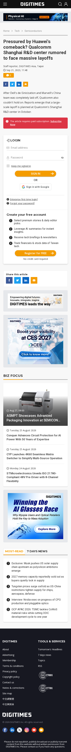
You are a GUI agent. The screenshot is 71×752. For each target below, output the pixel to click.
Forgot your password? (22, 203)
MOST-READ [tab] (14, 551)
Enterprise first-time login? (24, 199)
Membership (9, 660)
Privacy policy (9, 671)
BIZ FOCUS (13, 376)
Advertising (8, 654)
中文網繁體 (8, 698)
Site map (7, 693)
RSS (40, 665)
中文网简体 (8, 704)
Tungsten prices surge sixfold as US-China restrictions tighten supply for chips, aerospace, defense (36, 590)
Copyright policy (10, 676)
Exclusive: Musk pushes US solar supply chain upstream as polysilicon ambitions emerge (35, 567)
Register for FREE (36, 253)
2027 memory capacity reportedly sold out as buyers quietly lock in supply (38, 578)
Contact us (8, 682)
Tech (17, 31)
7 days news (44, 654)
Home (6, 31)
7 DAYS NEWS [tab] (37, 551)
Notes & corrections (13, 687)
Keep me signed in (21, 166)
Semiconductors (33, 31)
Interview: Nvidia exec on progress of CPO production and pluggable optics (36, 601)
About (5, 649)
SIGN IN (35, 173)
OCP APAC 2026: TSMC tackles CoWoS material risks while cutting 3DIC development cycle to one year (34, 613)
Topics (41, 660)
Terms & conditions (13, 665)
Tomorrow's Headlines (50, 649)
